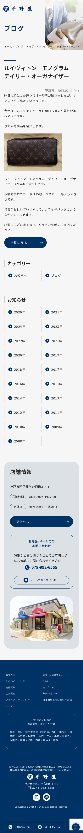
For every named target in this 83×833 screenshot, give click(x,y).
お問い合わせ (50, 693)
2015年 (57, 383)
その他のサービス (15, 681)
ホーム (8, 46)
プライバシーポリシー (18, 699)
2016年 (20, 383)
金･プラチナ (49, 687)
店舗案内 (10, 693)
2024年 (20, 326)
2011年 (57, 412)
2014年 (20, 398)
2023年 (57, 326)
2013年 (57, 398)
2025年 (57, 312)
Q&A (46, 681)
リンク (9, 705)
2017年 (57, 369)
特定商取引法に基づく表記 (57, 699)
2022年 (20, 340)
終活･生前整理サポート (56, 675)
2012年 (20, 412)
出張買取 (10, 687)
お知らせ (21, 275)
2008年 (20, 441)
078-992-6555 (44, 787)
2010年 (20, 426)
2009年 (57, 426)
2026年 (20, 312)
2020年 (20, 355)
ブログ (19, 46)
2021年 (57, 340)
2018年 (20, 369)
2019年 (57, 355)
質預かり (10, 675)
